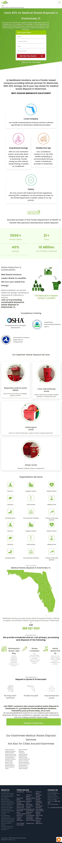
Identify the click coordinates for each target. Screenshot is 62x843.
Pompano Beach (29, 795)
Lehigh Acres (30, 823)
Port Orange (20, 823)
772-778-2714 (54, 804)
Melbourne (39, 823)
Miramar (28, 814)
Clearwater (29, 818)
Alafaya (38, 814)
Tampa (38, 796)
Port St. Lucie (20, 806)
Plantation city (30, 809)
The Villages (39, 809)
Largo (37, 817)
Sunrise (28, 807)
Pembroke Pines (20, 811)
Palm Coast (39, 815)
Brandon (28, 800)
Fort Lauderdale (21, 809)
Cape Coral (20, 807)
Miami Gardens (30, 820)
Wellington (20, 820)
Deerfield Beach (38, 792)
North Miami (20, 825)
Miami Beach (30, 810)
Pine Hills (38, 807)
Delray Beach (40, 810)
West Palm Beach (20, 799)
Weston (38, 804)
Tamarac (19, 817)
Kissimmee (39, 803)
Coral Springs (30, 815)
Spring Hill (29, 804)
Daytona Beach (21, 814)
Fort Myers (39, 795)
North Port (20, 815)
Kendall (38, 800)
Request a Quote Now (33, 723)
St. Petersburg (21, 801)
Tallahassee (20, 804)
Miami (18, 795)
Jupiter (19, 818)
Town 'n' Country (38, 821)
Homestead (39, 806)
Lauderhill (39, 801)
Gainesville (29, 817)
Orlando (38, 798)
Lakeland (29, 801)
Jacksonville (20, 792)
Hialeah (19, 803)
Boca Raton (29, 806)
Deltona (38, 812)
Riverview (38, 818)
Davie (28, 803)
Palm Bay (29, 792)
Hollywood (29, 812)
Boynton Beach (30, 798)
